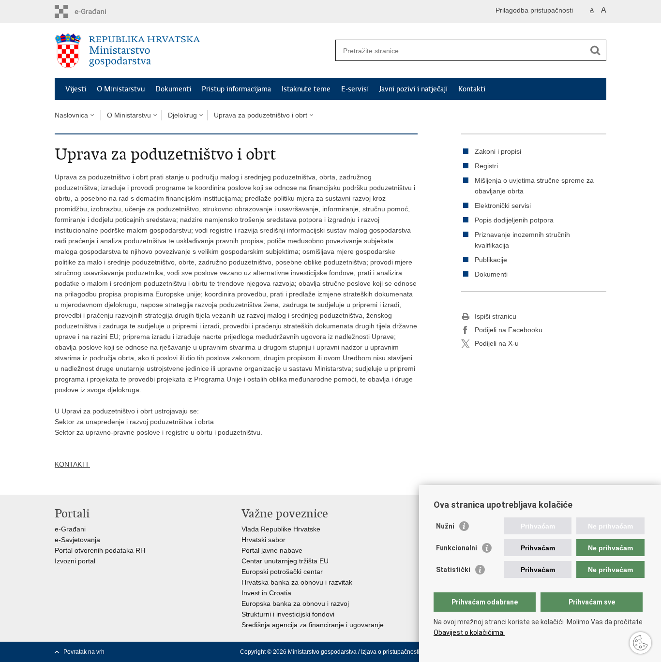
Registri (486, 166)
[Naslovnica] (192, 50)
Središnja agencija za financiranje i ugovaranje (312, 625)
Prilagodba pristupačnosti (534, 10)
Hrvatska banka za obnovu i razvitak (296, 582)
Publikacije (491, 260)
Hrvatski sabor (263, 540)
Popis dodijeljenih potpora (514, 220)
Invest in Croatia (266, 593)
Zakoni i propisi (498, 151)
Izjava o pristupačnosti (390, 651)
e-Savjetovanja (77, 540)
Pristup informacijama (236, 89)
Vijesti (75, 89)
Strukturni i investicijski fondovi (287, 614)
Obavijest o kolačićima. (469, 632)
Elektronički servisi (503, 205)
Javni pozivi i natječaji (413, 89)
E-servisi (355, 89)
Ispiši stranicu (495, 316)
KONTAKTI (72, 464)
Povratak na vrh (84, 651)
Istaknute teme (306, 89)
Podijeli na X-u (497, 343)
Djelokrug (182, 115)
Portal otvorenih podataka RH (100, 550)
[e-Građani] (96, 11)
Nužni (445, 526)
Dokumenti (173, 89)
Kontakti (471, 89)
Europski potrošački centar (282, 571)
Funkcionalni (456, 548)
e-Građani (70, 529)
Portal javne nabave (271, 550)
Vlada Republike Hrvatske (280, 529)
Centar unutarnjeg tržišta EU (285, 561)
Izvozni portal (75, 561)
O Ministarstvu (121, 89)
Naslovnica (71, 115)
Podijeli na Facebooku (508, 330)
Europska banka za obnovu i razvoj (295, 603)
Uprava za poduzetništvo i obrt (260, 115)
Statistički (453, 570)
